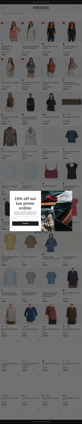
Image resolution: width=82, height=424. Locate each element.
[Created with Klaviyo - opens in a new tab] (41, 232)
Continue (25, 223)
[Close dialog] (70, 193)
